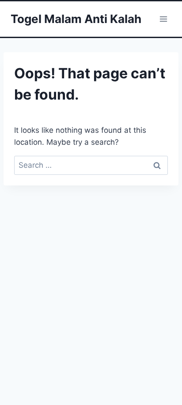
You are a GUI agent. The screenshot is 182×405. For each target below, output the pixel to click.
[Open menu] (163, 19)
